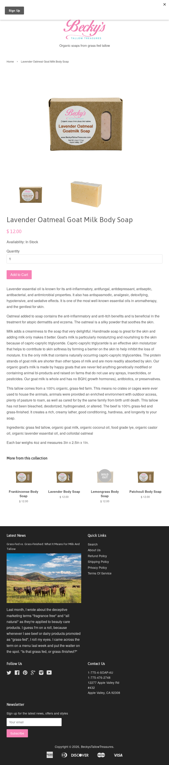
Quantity (13, 251)
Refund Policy (97, 556)
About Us (94, 550)
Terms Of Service (100, 573)
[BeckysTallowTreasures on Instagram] (41, 673)
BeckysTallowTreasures (97, 746)
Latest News (16, 535)
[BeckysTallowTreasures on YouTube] (49, 673)
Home (10, 61)
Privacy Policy (97, 567)
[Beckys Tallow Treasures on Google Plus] (33, 673)
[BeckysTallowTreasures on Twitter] (9, 673)
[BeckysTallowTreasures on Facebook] (17, 673)
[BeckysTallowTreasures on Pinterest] (25, 673)
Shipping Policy (98, 561)
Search (93, 544)
